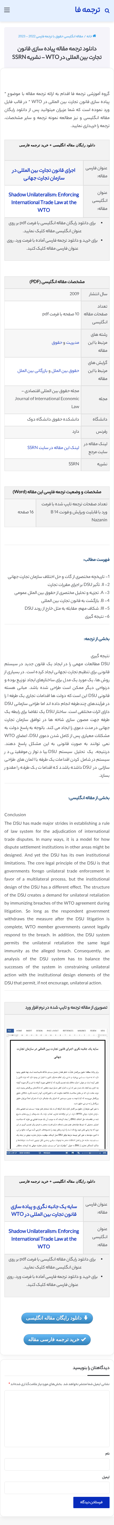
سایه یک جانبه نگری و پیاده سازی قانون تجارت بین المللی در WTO (44, 1211)
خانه (90, 36)
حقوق (57, 343)
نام (107, 1454)
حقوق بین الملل (65, 371)
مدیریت (72, 343)
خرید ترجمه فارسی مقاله (53, 1339)
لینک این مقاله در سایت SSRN (53, 448)
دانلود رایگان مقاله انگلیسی (54, 1317)
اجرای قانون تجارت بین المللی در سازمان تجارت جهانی (43, 175)
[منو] (7, 13)
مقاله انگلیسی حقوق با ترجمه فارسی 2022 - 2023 (50, 36)
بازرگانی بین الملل (32, 371)
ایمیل (106, 1477)
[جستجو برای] (107, 13)
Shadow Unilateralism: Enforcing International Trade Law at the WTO (44, 203)
